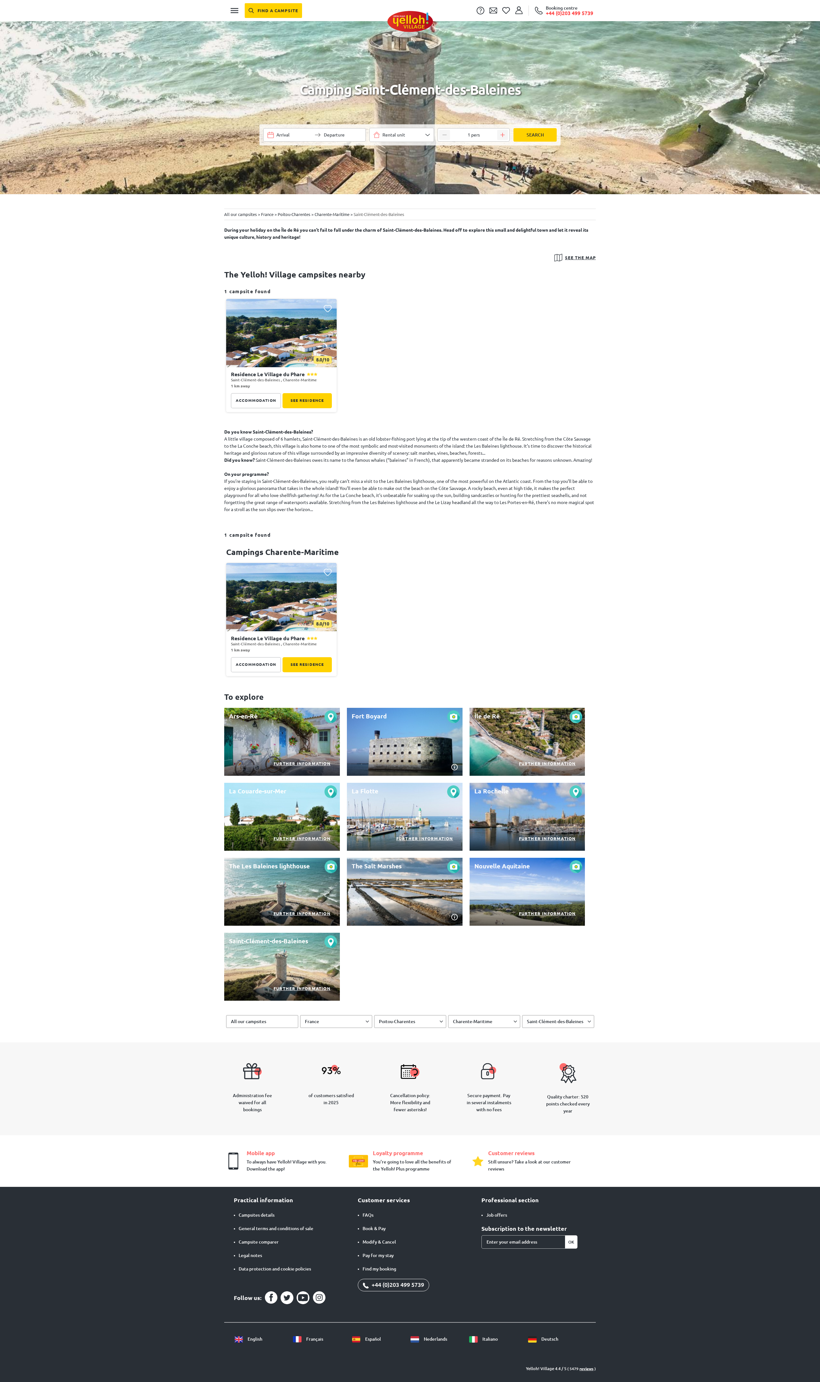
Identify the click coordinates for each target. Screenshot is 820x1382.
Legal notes (250, 1255)
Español (372, 1339)
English (254, 1339)
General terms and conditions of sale (276, 1228)
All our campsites (248, 1021)
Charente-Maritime (472, 1021)
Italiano (489, 1339)
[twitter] (287, 1297)
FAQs (368, 1215)
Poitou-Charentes (397, 1021)
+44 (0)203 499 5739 (397, 1284)
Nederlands (435, 1339)
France (312, 1021)
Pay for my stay (378, 1255)
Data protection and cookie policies (275, 1268)
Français (314, 1339)
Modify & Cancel (379, 1242)
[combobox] (402, 135)
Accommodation (256, 400)
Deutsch (549, 1339)
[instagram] (319, 1297)
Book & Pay (374, 1228)
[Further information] (282, 742)
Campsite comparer (259, 1242)
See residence (307, 400)
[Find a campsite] (273, 10)
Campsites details (257, 1215)
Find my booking (379, 1268)
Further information (302, 763)
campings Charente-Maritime (282, 552)
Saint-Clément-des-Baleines (555, 1021)
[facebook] (271, 1297)
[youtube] (303, 1297)
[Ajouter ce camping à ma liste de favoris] (327, 308)
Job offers (496, 1215)
